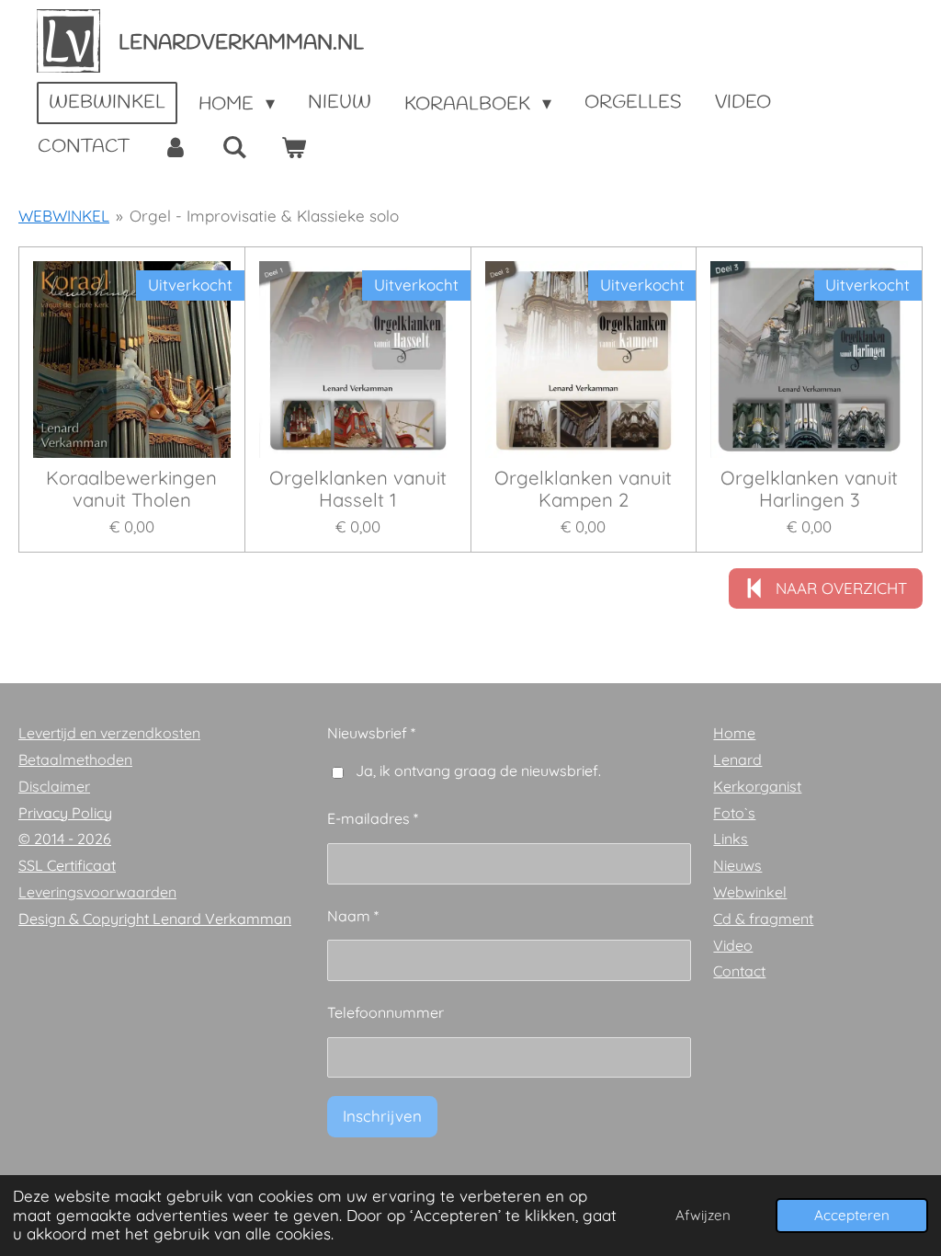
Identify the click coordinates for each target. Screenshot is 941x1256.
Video (733, 945)
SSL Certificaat (67, 865)
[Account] (175, 148)
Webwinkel (750, 892)
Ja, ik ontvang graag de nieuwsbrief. (478, 770)
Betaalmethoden (75, 759)
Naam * (353, 916)
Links (730, 838)
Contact (739, 971)
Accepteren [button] (852, 1215)
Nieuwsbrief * (371, 733)
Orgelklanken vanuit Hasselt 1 (358, 489)
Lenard (737, 759)
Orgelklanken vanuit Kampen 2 (583, 489)
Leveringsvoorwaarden (97, 892)
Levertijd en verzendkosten (109, 733)
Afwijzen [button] (703, 1215)
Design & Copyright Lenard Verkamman (154, 918)
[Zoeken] (234, 148)
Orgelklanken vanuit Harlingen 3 (809, 489)
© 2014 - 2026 (64, 838)
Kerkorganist (757, 786)
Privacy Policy (65, 813)
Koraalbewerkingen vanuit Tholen (131, 489)
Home (734, 733)
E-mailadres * (372, 818)
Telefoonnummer (385, 1012)
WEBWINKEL (63, 215)
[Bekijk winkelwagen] (293, 148)
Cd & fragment (763, 918)
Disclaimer (54, 786)
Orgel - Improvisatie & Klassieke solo (264, 215)
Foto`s (734, 813)
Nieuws (737, 865)
